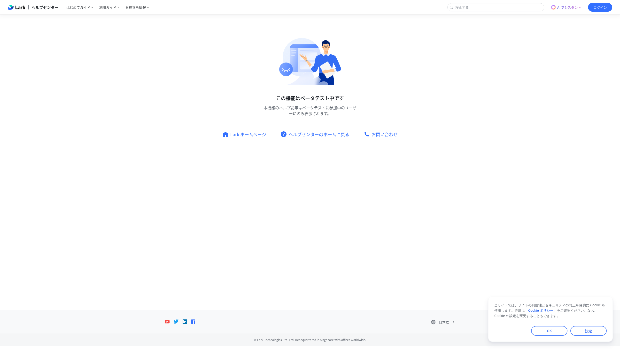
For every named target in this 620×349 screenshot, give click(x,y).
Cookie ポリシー (540, 310)
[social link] (169, 321)
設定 (588, 330)
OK (549, 330)
